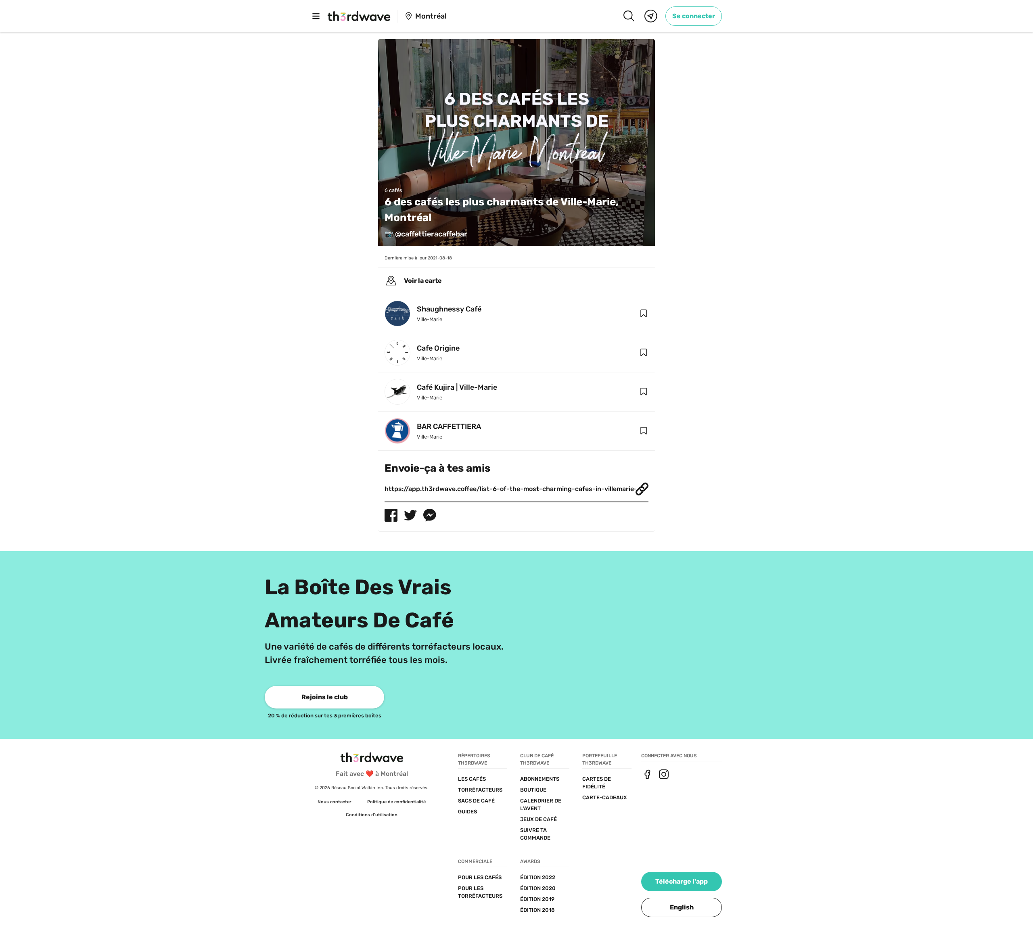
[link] (693, 16)
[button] (643, 313)
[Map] (651, 16)
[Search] (629, 16)
